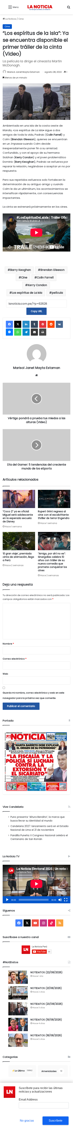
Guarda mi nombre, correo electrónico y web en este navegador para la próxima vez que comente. (33, 695)
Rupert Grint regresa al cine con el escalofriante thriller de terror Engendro (53, 515)
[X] (17, 324)
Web (5, 673)
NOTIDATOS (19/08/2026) (46, 1019)
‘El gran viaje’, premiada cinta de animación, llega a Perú (18, 557)
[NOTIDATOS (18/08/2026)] (18, 1040)
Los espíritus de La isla (27, 293)
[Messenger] (9, 332)
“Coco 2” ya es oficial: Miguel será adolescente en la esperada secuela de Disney (18, 516)
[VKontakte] (59, 324)
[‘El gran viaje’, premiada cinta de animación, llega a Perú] (19, 541)
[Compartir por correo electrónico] (34, 332)
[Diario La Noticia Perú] (39, 7)
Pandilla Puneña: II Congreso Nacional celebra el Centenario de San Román (39, 837)
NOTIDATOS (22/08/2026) (46, 972)
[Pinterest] (42, 324)
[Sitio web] (36, 375)
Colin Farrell (45, 277)
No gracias (27, 1120)
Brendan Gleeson (52, 270)
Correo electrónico (14, 658)
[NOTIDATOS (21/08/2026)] (18, 993)
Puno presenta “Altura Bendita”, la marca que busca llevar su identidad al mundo (37, 818)
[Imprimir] (42, 332)
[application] (36, 884)
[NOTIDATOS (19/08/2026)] (18, 1024)
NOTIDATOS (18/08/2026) (46, 1035)
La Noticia (10, 19)
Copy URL (36, 311)
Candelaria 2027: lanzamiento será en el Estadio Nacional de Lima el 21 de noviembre (39, 828)
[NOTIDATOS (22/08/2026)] (18, 977)
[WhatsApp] (17, 332)
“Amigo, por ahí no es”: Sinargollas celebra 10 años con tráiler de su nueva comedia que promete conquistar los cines (52, 562)
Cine (21, 19)
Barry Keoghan (20, 270)
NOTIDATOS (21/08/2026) (46, 988)
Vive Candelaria (13, 807)
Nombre (8, 643)
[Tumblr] (34, 324)
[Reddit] (51, 324)
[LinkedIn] (26, 324)
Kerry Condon (37, 285)
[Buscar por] (68, 8)
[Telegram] (26, 332)
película (57, 293)
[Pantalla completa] (66, 900)
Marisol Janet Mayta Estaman (23, 71)
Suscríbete (56, 1120)
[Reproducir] (7, 900)
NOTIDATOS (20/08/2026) (46, 1004)
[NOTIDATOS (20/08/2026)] (18, 1008)
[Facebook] (9, 324)
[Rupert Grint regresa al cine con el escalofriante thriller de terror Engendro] (54, 499)
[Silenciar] (60, 900)
